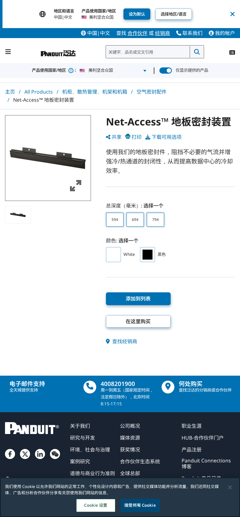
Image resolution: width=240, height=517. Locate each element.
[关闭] (230, 487)
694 (135, 219)
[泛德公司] (58, 50)
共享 (117, 137)
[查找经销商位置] (168, 387)
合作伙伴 (138, 33)
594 (115, 219)
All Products (38, 91)
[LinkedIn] (40, 459)
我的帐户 (224, 33)
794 (155, 219)
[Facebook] (10, 459)
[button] (48, 158)
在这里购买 (138, 321)
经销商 (162, 33)
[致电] (89, 387)
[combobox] (148, 52)
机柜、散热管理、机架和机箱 (94, 91)
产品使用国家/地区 (54, 70)
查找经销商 (124, 341)
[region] (120, 497)
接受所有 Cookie (140, 505)
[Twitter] (25, 459)
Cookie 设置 (95, 505)
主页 (10, 91)
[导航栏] (8, 51)
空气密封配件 (152, 91)
